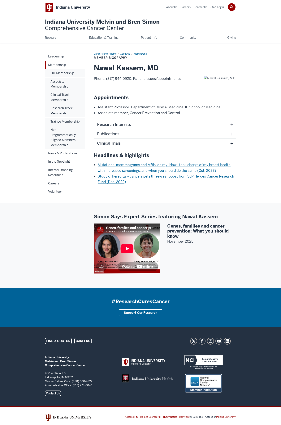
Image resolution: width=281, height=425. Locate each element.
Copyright (184, 416)
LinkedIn (227, 341)
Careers (83, 341)
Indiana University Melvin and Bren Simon (102, 25)
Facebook (202, 341)
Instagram (210, 341)
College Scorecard (150, 416)
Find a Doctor (58, 341)
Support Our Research (140, 313)
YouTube (218, 341)
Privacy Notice (169, 416)
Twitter (193, 341)
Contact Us (53, 393)
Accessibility (131, 416)
